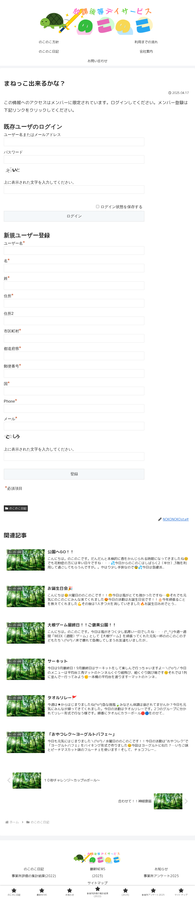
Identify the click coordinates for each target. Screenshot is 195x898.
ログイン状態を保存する (121, 207)
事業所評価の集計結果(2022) (34, 876)
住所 (9, 296)
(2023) (97, 876)
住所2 (9, 314)
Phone (10, 401)
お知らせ (161, 869)
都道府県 (12, 349)
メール (10, 419)
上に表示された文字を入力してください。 (40, 182)
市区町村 (12, 331)
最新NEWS (97, 869)
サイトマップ (97, 883)
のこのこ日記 (17, 508)
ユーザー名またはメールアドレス (32, 135)
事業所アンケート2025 (161, 876)
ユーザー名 (14, 243)
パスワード (13, 152)
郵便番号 (12, 366)
